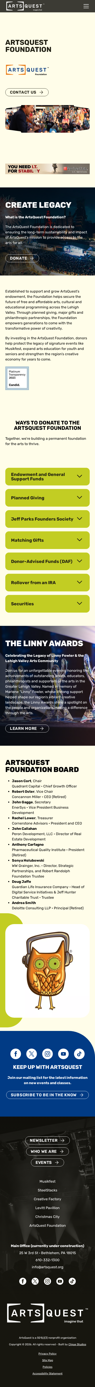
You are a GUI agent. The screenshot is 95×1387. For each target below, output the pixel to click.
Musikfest (47, 1181)
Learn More (23, 728)
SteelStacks (47, 1190)
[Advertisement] (47, 168)
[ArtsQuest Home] (25, 6)
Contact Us (23, 92)
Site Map (47, 1360)
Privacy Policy (47, 1353)
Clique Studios (77, 1344)
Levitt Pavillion (47, 1208)
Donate (18, 258)
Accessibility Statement (47, 1373)
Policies (47, 1366)
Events (44, 1162)
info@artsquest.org (47, 1267)
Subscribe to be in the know (44, 1095)
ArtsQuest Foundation (47, 1225)
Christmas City (47, 1217)
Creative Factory (47, 1199)
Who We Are (44, 1151)
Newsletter (43, 1140)
